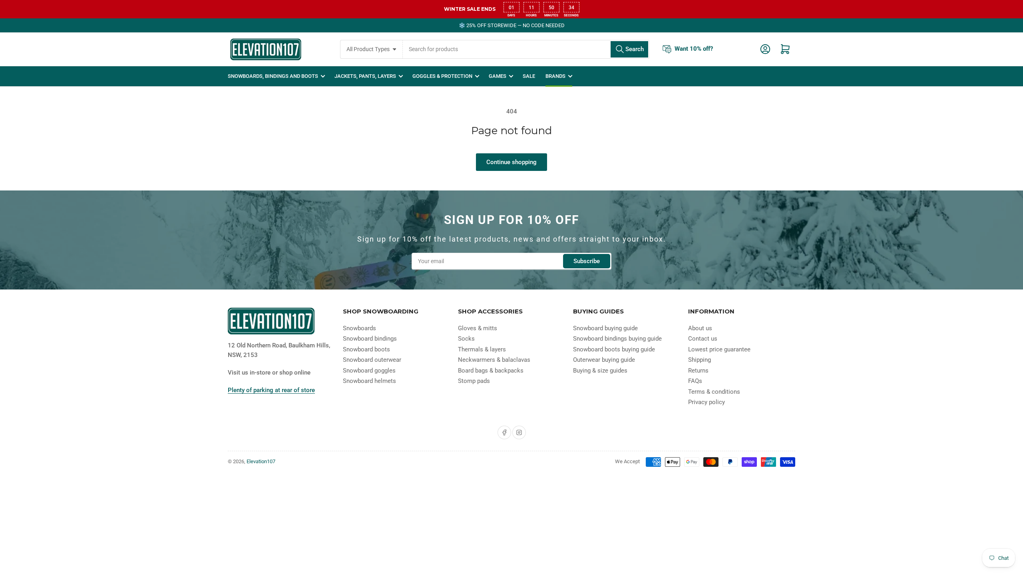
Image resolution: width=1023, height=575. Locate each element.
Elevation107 (261, 461)
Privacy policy (706, 402)
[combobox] (526, 49)
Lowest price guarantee (719, 349)
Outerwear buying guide (604, 359)
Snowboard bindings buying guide (617, 338)
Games (497, 76)
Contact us (702, 338)
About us (700, 328)
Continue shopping (511, 162)
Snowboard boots (366, 349)
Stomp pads (474, 381)
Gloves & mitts (477, 328)
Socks (466, 338)
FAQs (695, 381)
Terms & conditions (714, 391)
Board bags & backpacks (490, 370)
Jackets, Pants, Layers (365, 76)
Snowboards (359, 328)
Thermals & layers (482, 349)
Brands (555, 76)
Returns (698, 370)
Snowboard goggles (369, 370)
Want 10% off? (694, 48)
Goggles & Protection (442, 76)
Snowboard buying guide (605, 328)
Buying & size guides (600, 370)
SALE (529, 76)
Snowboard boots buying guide (614, 349)
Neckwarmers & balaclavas (494, 359)
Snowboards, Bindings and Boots (273, 76)
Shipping (699, 359)
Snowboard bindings (370, 338)
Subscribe (586, 261)
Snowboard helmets (369, 381)
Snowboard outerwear (372, 359)
